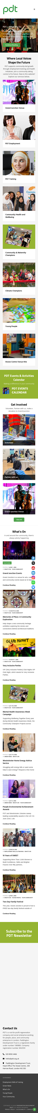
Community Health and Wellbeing (15, 216)
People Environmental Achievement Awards (18, 808)
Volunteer (9, 442)
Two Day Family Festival (13, 901)
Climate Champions (13, 290)
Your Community (17, 569)
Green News (8, 756)
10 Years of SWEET (10, 855)
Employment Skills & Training (14, 851)
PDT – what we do (12, 27)
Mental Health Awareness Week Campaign (16, 713)
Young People (11, 326)
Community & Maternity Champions (15, 254)
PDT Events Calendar (20, 390)
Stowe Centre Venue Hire (16, 361)
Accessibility (20, 1109)
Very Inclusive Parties (12, 665)
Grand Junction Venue (14, 108)
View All (19, 520)
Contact (30, 1109)
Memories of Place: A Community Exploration (17, 618)
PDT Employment (12, 143)
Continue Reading (12, 45)
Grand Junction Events (12, 573)
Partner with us (11, 477)
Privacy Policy (10, 1109)
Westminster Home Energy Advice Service (17, 762)
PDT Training (10, 179)
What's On (7, 569)
